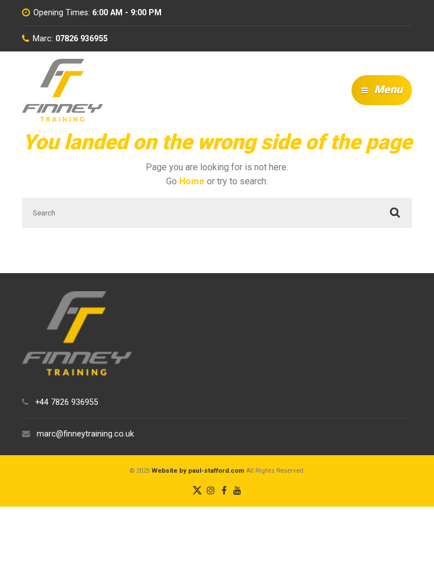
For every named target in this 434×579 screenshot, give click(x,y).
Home (192, 181)
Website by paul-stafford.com (197, 470)
